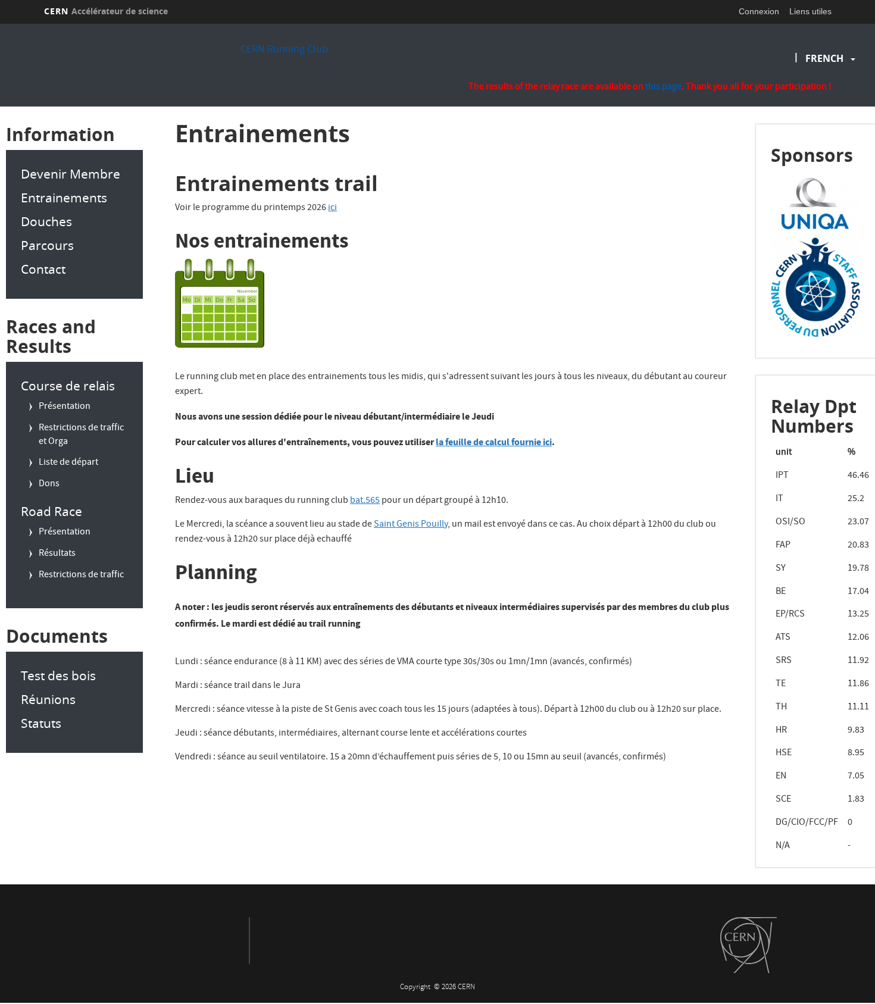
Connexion (759, 11)
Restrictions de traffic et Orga (81, 435)
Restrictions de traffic (81, 575)
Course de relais (68, 385)
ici (332, 208)
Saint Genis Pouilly (411, 525)
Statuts (41, 723)
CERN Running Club (284, 50)
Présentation (64, 407)
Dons (49, 484)
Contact (43, 269)
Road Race (51, 511)
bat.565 (365, 501)
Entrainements (64, 197)
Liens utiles (810, 11)
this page (663, 87)
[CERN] (748, 945)
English (827, 96)
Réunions (48, 699)
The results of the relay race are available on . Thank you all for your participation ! (650, 88)
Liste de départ (68, 463)
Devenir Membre (70, 173)
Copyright (416, 987)
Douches (46, 221)
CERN (106, 11)
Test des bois (58, 675)
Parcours (47, 245)
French (824, 58)
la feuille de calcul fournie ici (494, 442)
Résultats (57, 554)
